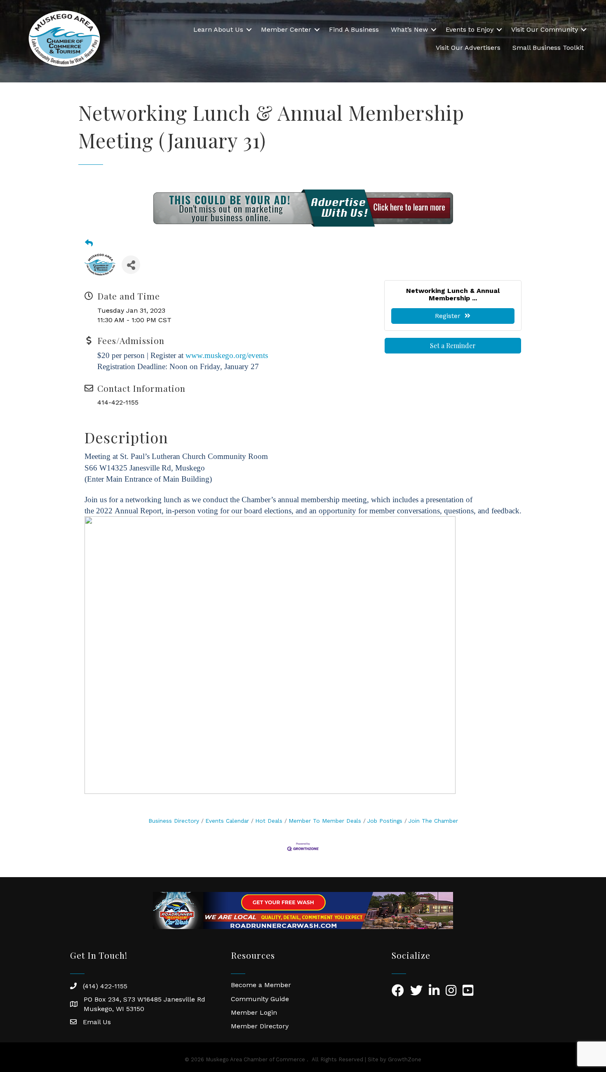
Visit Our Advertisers (468, 47)
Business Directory (173, 820)
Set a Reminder (453, 345)
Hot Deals (268, 820)
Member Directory (260, 1026)
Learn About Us (218, 29)
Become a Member (261, 985)
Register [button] (447, 316)
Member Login (254, 1012)
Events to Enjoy (469, 29)
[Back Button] (89, 243)
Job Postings (384, 820)
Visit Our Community (544, 29)
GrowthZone (404, 1059)
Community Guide (260, 999)
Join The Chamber (433, 820)
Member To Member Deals (325, 820)
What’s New (409, 29)
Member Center (286, 29)
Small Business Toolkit (548, 47)
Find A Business (354, 29)
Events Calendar (227, 820)
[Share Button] (131, 264)
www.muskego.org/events (227, 355)
